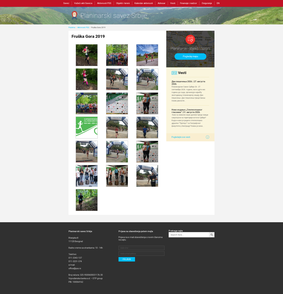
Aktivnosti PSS (104, 3)
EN (218, 3)
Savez (66, 3)
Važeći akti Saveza (83, 3)
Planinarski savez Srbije (113, 15)
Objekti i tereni (123, 3)
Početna (72, 27)
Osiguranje (207, 3)
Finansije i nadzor (188, 3)
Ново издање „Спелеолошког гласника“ (187, 111)
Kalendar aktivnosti (144, 3)
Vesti (172, 3)
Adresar (161, 3)
